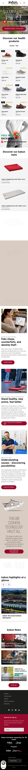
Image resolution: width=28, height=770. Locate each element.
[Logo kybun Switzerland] (10, 743)
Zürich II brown (20, 111)
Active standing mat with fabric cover (13, 179)
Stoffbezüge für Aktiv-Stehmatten (12, 234)
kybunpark (7, 703)
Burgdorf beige (20, 77)
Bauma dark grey (21, 94)
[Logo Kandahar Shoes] (14, 747)
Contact (6, 693)
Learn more (8, 362)
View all (14, 685)
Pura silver (5, 94)
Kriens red (5, 60)
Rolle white (5, 77)
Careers (6, 698)
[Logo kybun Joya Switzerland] (14, 751)
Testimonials (7, 696)
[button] (3, 3)
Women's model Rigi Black (14, 28)
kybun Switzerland (9, 765)
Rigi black (19, 60)
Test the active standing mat (13, 423)
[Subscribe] (22, 730)
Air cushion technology (14, 551)
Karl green (5, 111)
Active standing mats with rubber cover (14, 206)
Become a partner (9, 701)
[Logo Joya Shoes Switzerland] (18, 743)
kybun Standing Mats (14, 300)
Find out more (9, 487)
